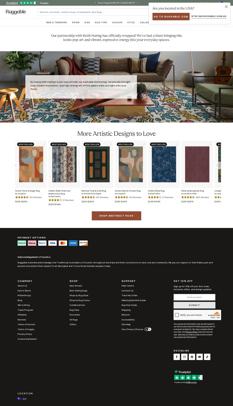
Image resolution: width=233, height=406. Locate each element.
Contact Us (128, 290)
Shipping (126, 310)
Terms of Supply (26, 329)
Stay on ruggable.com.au (209, 16)
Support (129, 281)
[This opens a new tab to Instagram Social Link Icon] (184, 357)
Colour (117, 22)
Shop (74, 281)
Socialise (181, 351)
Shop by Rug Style (79, 295)
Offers (73, 324)
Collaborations (77, 305)
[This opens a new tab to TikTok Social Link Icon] (207, 357)
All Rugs (74, 319)
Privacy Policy (25, 334)
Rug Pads (74, 310)
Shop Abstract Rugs (116, 215)
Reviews (22, 319)
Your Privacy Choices (132, 329)
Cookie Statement (27, 339)
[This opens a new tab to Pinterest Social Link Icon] (192, 357)
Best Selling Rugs (78, 290)
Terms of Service (26, 324)
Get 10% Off (183, 281)
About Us (22, 285)
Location (25, 393)
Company (25, 281)
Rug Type (101, 22)
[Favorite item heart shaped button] (43, 144)
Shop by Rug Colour (80, 300)
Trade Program (25, 310)
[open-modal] (226, 6)
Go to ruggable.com (171, 16)
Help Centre (128, 285)
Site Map (126, 324)
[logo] (15, 12)
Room (76, 22)
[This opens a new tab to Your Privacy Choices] (147, 329)
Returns (126, 314)
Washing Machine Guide (134, 300)
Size (87, 22)
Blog (20, 300)
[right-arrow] (138, 3)
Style (131, 22)
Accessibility (128, 319)
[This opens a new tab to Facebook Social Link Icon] (177, 357)
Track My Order (129, 295)
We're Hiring (24, 305)
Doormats (75, 314)
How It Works (24, 290)
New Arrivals (76, 285)
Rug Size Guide (129, 305)
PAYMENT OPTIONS (32, 237)
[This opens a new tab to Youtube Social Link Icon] (199, 357)
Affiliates (22, 314)
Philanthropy (24, 295)
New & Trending (56, 22)
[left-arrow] (95, 3)
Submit (194, 305)
